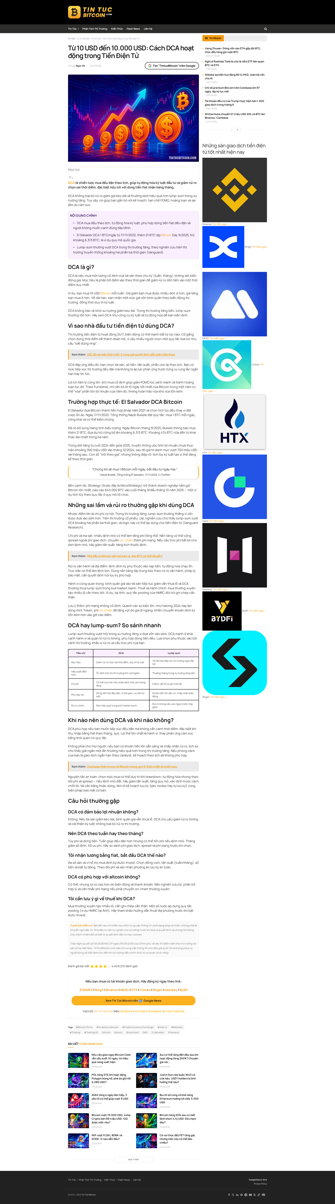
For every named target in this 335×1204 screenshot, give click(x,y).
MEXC (124, 990)
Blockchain (132, 1032)
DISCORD (179, 1011)
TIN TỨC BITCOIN (103, 1011)
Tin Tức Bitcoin (88, 1194)
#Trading (75, 1032)
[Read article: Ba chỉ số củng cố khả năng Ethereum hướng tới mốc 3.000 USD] (146, 1100)
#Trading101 (91, 1032)
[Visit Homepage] (90, 12)
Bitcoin (166, 235)
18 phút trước (213, 56)
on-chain (126, 540)
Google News (255, 1179)
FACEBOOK (126, 1011)
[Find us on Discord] (263, 1195)
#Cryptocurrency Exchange (138, 1027)
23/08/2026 (97, 1066)
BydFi (184, 990)
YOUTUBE (140, 1011)
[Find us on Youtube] (250, 1195)
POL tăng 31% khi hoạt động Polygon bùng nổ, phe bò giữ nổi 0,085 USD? (111, 1078)
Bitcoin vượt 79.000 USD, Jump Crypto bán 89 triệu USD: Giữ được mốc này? (111, 1118)
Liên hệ (148, 28)
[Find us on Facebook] (229, 1195)
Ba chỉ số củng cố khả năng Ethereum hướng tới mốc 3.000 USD (179, 1098)
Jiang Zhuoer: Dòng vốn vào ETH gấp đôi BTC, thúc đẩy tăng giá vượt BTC (233, 50)
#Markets (177, 1027)
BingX (99, 990)
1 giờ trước (211, 69)
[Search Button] (265, 28)
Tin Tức (72, 28)
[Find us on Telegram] (245, 1195)
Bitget (157, 990)
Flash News (133, 28)
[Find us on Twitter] (233, 1195)
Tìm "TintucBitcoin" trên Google (174, 66)
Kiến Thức (117, 28)
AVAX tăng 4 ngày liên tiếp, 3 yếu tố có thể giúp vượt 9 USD (110, 1096)
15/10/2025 (95, 65)
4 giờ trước (211, 108)
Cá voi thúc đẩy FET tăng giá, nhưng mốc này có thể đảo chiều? (178, 1138)
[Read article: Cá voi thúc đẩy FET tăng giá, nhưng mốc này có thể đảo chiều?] (146, 1140)
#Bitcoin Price (84, 1027)
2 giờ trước (211, 82)
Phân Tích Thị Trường (94, 28)
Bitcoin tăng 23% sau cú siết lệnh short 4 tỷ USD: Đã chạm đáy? (178, 1118)
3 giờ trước (211, 95)
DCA (71, 183)
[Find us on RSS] (255, 1195)
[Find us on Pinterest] (241, 1195)
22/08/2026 (165, 1127)
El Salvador (158, 1032)
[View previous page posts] (231, 129)
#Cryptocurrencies (107, 1027)
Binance (112, 990)
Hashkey (170, 990)
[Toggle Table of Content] (70, 178)
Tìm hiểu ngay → (221, 224)
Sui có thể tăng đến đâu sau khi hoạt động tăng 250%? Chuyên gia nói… (179, 1058)
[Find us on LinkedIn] (237, 1195)
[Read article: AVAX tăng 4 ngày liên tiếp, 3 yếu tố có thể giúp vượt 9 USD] (78, 1100)
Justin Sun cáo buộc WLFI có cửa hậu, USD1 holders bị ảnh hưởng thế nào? (178, 1078)
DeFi (145, 1032)
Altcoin (106, 1032)
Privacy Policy (260, 1183)
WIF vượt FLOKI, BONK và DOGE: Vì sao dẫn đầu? (107, 1137)
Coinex (145, 990)
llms (265, 1179)
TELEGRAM (153, 1011)
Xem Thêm (133, 1159)
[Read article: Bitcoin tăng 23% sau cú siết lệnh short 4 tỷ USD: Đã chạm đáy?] (146, 1120)
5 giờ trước (211, 121)
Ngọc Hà (80, 65)
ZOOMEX (86, 990)
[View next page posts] (237, 129)
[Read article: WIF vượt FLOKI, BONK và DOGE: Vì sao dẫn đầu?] (78, 1140)
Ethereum (173, 1032)
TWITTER (166, 1011)
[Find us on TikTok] (259, 1195)
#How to (162, 1027)
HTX (134, 990)
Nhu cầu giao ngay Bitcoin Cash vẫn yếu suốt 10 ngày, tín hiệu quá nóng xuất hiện (111, 1058)
